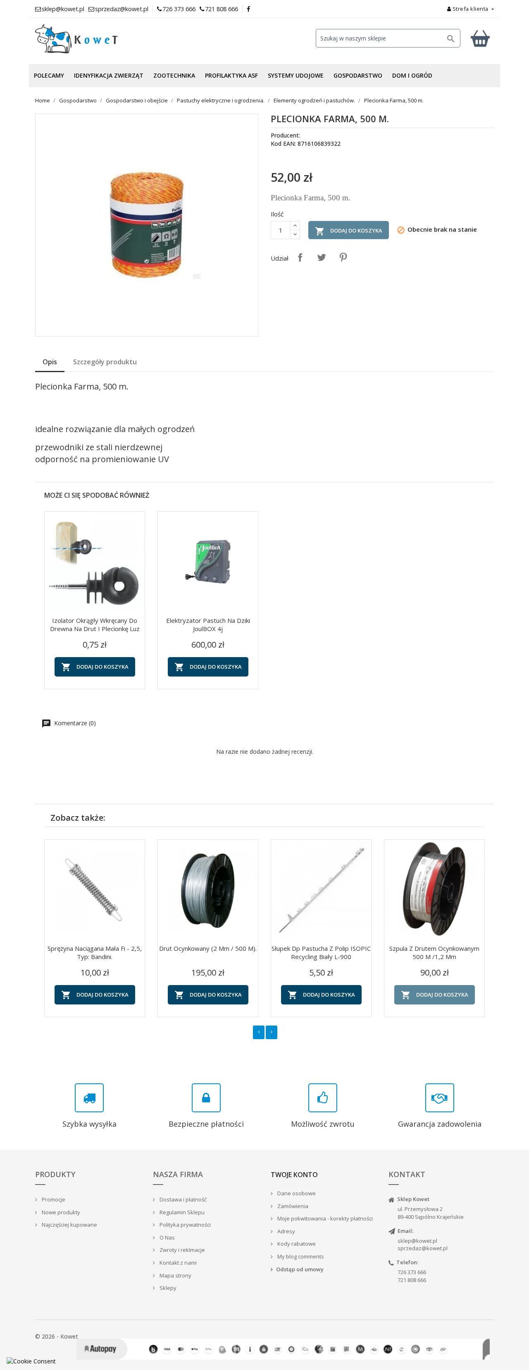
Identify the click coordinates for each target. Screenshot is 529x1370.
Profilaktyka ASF (231, 75)
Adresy (285, 1231)
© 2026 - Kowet (56, 1336)
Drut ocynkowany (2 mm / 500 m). (208, 948)
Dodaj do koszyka (348, 231)
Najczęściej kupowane (69, 1224)
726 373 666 (178, 9)
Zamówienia (292, 1206)
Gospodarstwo (358, 75)
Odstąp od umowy (300, 1269)
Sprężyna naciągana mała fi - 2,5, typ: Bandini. (95, 952)
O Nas (166, 1237)
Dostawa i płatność (182, 1199)
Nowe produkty (60, 1212)
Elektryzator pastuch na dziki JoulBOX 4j (208, 624)
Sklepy (167, 1288)
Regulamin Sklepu (181, 1212)
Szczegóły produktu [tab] (105, 361)
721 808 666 (221, 9)
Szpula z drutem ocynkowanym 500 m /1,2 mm (434, 952)
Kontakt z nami (177, 1262)
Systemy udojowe (296, 75)
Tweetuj (321, 257)
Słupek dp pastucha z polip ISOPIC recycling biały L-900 (321, 952)
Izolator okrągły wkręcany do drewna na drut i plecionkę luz (95, 624)
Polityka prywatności (184, 1224)
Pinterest (343, 257)
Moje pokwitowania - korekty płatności (324, 1218)
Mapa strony (174, 1275)
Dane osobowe (296, 1193)
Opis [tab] (50, 361)
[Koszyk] (480, 38)
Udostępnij (300, 257)
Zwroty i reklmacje (181, 1250)
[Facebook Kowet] (249, 9)
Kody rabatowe (296, 1243)
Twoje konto (294, 1174)
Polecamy (49, 75)
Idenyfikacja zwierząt (108, 75)
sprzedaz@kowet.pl (423, 1248)
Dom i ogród (412, 75)
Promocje (53, 1199)
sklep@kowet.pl (417, 1240)
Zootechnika (174, 75)
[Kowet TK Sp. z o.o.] (107, 39)
